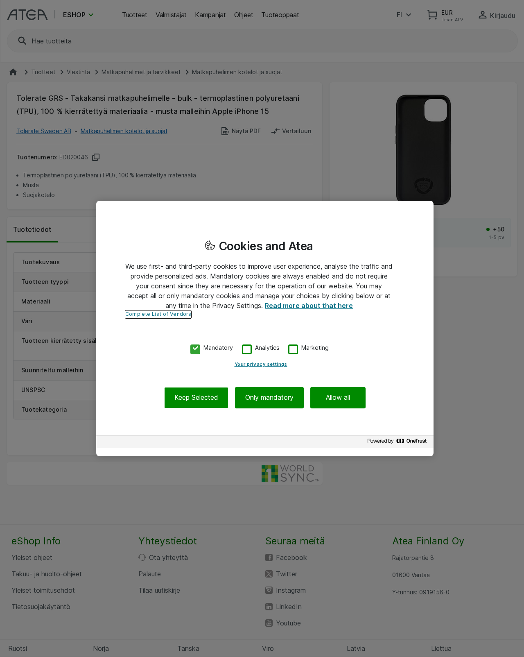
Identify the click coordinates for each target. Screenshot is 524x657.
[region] (265, 328)
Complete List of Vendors (158, 314)
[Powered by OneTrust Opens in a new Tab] (398, 443)
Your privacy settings (261, 364)
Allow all (338, 398)
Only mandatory (269, 398)
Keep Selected (196, 398)
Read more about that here (309, 305)
